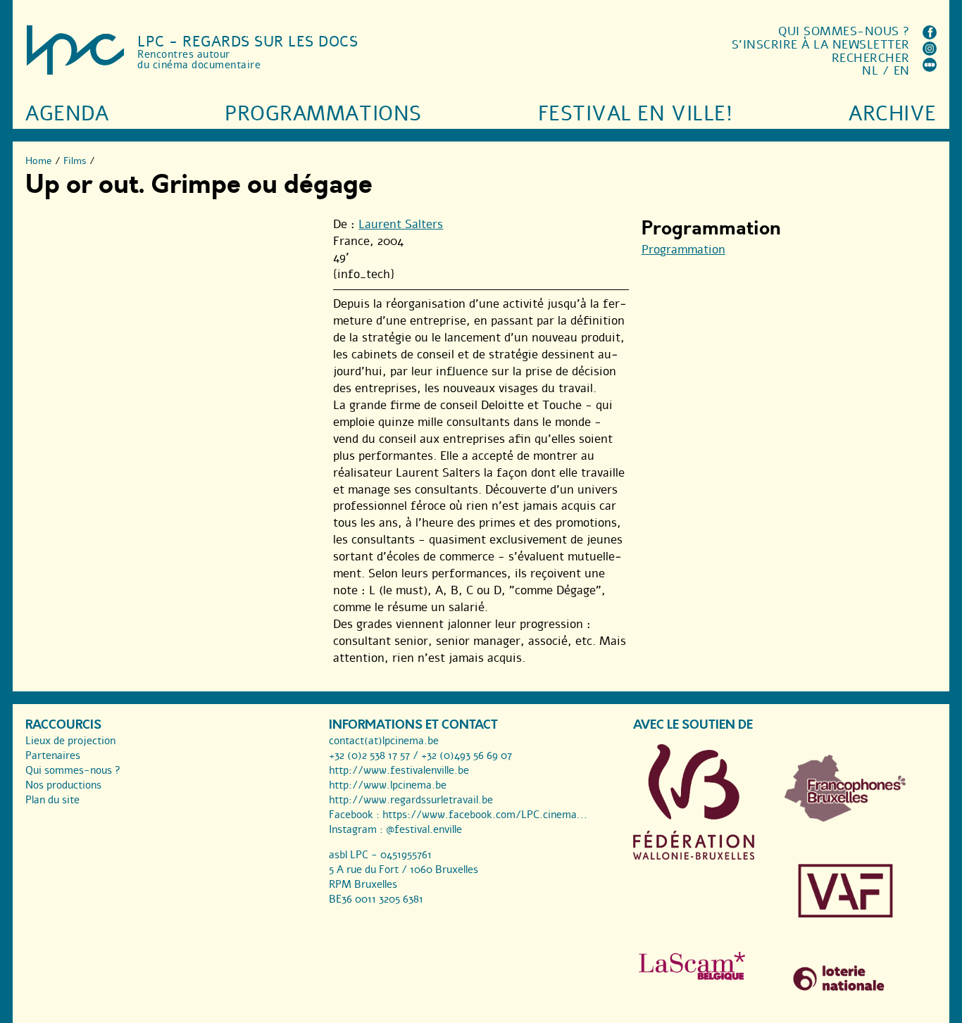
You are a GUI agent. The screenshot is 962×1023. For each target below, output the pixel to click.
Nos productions (63, 785)
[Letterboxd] (930, 68)
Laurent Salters (400, 224)
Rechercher (871, 58)
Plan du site (52, 800)
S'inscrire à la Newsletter (821, 45)
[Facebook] (930, 35)
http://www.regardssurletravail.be (411, 800)
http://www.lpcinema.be (387, 785)
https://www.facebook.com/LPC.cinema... (484, 815)
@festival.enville (424, 829)
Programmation (683, 249)
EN (902, 71)
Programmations (323, 113)
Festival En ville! (635, 113)
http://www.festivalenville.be (399, 770)
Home (38, 161)
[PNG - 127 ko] (845, 818)
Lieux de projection (70, 741)
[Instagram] (930, 52)
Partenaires (52, 755)
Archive (893, 113)
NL (870, 71)
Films (75, 161)
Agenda (66, 113)
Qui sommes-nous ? (844, 31)
